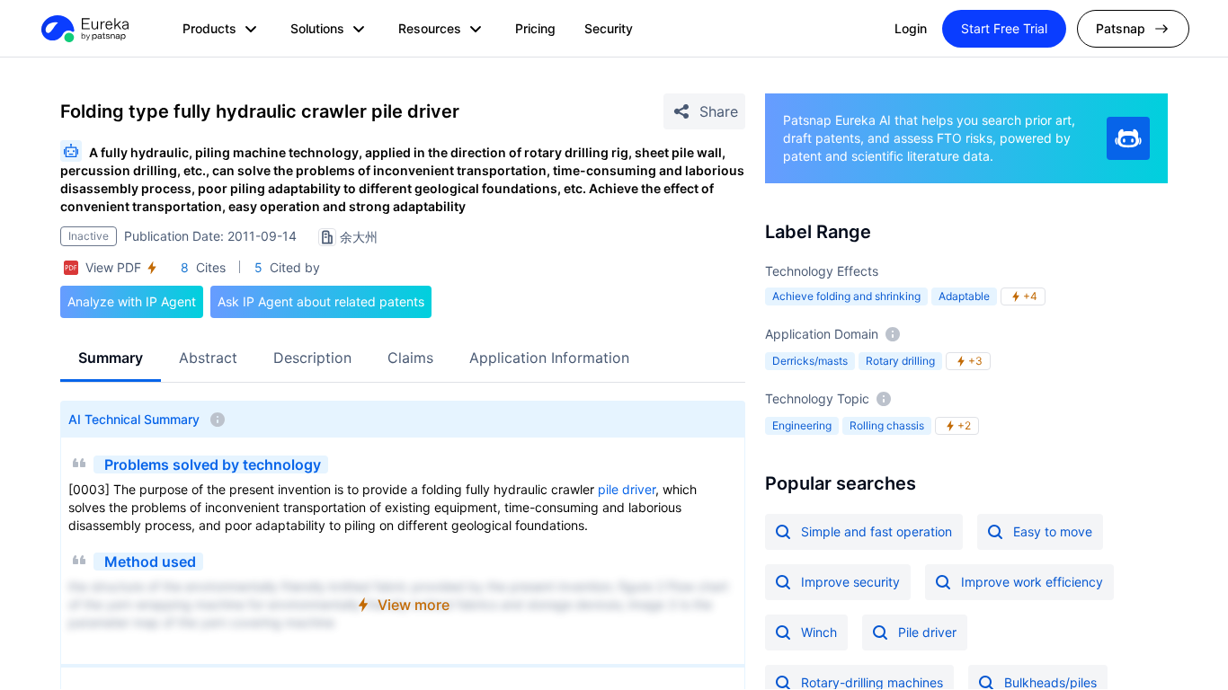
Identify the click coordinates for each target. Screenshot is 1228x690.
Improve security (850, 581)
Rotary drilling (900, 360)
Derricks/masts (810, 360)
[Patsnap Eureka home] (84, 28)
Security (608, 28)
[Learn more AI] (1128, 138)
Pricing (535, 28)
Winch (819, 632)
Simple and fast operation (876, 531)
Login (910, 28)
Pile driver (927, 632)
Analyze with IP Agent (131, 301)
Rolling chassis (887, 425)
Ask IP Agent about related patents (321, 301)
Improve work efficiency (1032, 581)
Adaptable (964, 296)
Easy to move (1052, 531)
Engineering (802, 425)
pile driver (626, 489)
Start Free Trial (1004, 28)
